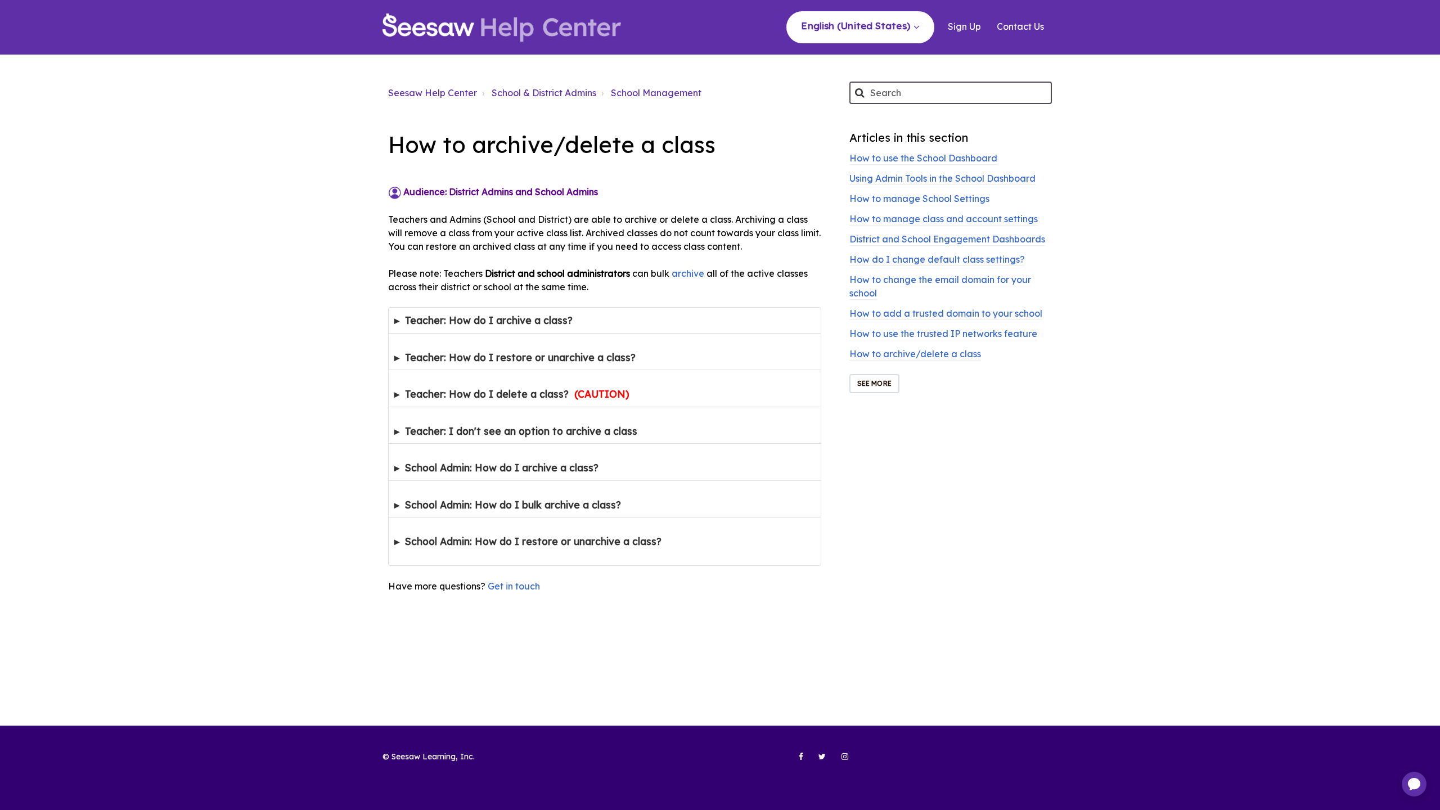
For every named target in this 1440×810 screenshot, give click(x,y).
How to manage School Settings (919, 198)
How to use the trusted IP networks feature (943, 333)
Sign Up (964, 26)
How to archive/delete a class (915, 353)
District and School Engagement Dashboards (947, 239)
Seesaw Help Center (432, 92)
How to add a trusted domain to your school (945, 313)
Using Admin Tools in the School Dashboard (942, 178)
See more (874, 383)
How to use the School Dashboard (923, 158)
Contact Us (1020, 26)
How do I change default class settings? (937, 259)
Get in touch (514, 586)
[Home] (501, 28)
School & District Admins (544, 92)
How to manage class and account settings (943, 218)
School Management (656, 92)
